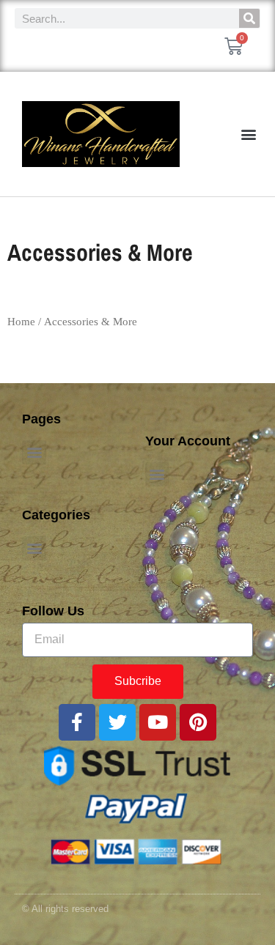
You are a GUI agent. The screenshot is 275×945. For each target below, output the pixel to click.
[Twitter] (117, 722)
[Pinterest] (198, 722)
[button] (248, 134)
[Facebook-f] (77, 722)
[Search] (249, 18)
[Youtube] (157, 722)
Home (21, 321)
